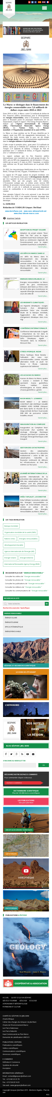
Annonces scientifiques (12, 1054)
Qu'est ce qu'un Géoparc (21, 998)
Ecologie (33, 1001)
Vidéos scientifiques (10, 1048)
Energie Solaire (10, 558)
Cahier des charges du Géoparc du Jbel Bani (19, 1022)
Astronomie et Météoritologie (15, 1004)
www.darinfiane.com (13, 211)
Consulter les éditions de (23, 587)
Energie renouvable (13, 631)
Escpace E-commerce (14, 783)
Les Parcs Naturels (10, 1031)
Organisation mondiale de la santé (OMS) (20, 532)
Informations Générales (13, 1073)
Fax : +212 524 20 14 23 (11, 1082)
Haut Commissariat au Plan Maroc (16, 1034)
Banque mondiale (11, 526)
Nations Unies (9, 539)
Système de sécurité (10, 1065)
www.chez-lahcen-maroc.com (26, 213)
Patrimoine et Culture (11, 1007)
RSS (47, 1094)
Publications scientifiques (12, 1045)
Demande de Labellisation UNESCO (16, 1037)
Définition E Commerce (11, 1062)
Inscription (7, 1068)
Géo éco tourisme (10, 1001)
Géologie (23, 1001)
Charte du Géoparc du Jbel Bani (16, 1016)
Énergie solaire (11, 618)
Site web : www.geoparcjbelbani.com (17, 1085)
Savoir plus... (43, 247)
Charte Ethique (8, 1019)
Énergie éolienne (11, 622)
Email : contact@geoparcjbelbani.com (17, 1076)
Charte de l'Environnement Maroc (15, 1025)
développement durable (13, 545)
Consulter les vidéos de (23, 576)
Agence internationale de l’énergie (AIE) (19, 551)
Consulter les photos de (23, 580)
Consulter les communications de (26, 590)
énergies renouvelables (28, 539)
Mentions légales (35, 1090)
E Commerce (8, 1059)
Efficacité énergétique (14, 627)
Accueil (6, 998)
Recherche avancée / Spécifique (16, 608)
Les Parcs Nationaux (10, 1028)
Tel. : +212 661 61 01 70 (11, 1079)
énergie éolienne (26, 558)
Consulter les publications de (25, 583)
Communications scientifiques (14, 1051)
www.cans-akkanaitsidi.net (35, 211)
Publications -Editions (12, 1042)
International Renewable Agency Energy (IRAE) (22, 564)
